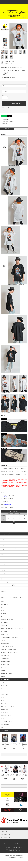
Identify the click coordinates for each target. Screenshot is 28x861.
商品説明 (7, 128)
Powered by (7, 857)
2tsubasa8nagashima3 (9, 506)
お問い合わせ (17, 843)
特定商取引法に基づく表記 (6, 110)
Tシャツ (6, 62)
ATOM (19, 850)
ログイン (16, 840)
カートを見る (3, 843)
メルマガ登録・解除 (11, 850)
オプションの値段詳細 (5, 107)
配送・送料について (16, 847)
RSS (16, 850)
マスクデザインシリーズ (9, 63)
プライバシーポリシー (18, 849)
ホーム (2, 61)
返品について (4, 109)
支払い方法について (9, 847)
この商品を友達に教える (6, 119)
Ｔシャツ (13, 61)
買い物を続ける (5, 123)
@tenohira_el (6, 496)
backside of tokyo (7, 61)
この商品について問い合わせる (8, 121)
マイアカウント (3, 840)
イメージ (21, 128)
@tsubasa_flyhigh (7, 504)
